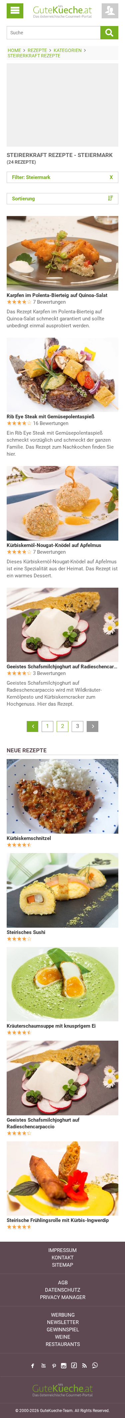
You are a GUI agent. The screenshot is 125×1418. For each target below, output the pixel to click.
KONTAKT (63, 1258)
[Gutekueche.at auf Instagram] (63, 1365)
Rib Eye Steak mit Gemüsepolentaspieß (50, 417)
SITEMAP (62, 1265)
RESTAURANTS (63, 1344)
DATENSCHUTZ (62, 1290)
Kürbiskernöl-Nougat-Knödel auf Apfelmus (54, 545)
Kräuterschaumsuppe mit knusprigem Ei (51, 1026)
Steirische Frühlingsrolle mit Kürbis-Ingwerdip (58, 1220)
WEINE (62, 1337)
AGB (63, 1283)
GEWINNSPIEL (63, 1330)
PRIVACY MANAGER (62, 1297)
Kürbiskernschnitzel (29, 838)
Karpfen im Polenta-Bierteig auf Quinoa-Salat (57, 295)
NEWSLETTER (63, 1322)
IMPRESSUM (62, 1250)
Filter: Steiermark (62, 177)
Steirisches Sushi (26, 932)
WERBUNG (63, 1315)
